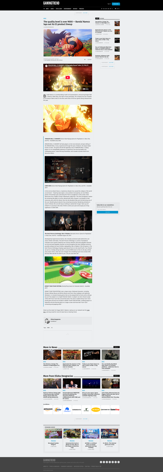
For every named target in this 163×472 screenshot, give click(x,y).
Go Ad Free (85, 12)
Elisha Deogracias (49, 27)
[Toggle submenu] (49, 8)
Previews (53, 441)
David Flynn (99, 34)
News (45, 18)
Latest (97, 18)
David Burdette (99, 42)
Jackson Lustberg (100, 24)
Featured (102, 18)
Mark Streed (72, 449)
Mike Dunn (54, 446)
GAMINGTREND (49, 470)
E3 (51, 327)
